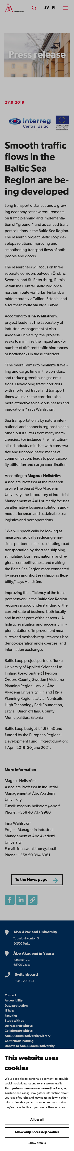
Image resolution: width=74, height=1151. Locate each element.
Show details (37, 1143)
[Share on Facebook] (10, 900)
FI (53, 8)
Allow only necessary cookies (37, 1132)
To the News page (31, 880)
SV (46, 8)
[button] (32, 900)
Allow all (37, 1119)
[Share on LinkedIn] (21, 900)
